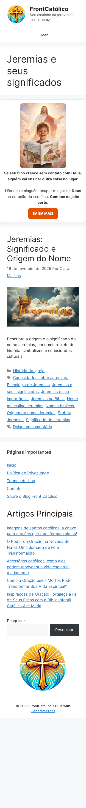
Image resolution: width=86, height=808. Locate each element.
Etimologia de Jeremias (28, 384)
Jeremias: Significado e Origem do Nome (39, 248)
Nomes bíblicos (60, 406)
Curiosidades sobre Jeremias (40, 377)
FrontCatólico (49, 8)
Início (11, 465)
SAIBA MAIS (43, 213)
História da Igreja (28, 370)
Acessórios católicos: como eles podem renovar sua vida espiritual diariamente (38, 567)
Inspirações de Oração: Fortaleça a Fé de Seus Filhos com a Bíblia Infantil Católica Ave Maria (42, 600)
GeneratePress (43, 711)
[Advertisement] (43, 763)
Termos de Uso (21, 480)
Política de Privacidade (28, 473)
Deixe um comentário (32, 426)
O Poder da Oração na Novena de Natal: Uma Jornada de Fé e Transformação (38, 547)
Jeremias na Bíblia (48, 398)
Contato (14, 488)
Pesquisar (16, 620)
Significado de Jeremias (48, 420)
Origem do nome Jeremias (31, 412)
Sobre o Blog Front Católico (32, 496)
